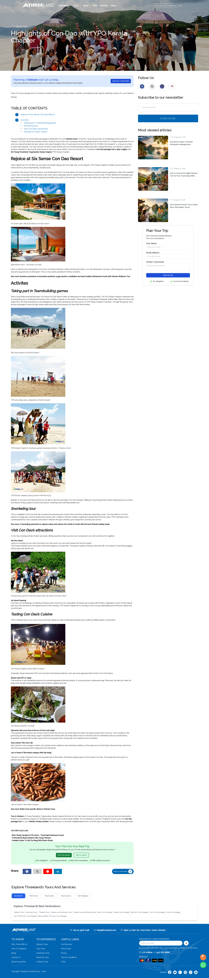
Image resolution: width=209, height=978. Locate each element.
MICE (95, 6)
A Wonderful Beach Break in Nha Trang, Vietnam (31, 838)
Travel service (66, 896)
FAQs (63, 962)
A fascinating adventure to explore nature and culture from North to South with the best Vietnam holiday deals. (65, 524)
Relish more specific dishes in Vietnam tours (38, 809)
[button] (65, 5)
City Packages (83, 896)
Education (104, 6)
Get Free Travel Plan (120, 81)
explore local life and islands (38, 503)
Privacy (64, 953)
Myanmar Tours (42, 957)
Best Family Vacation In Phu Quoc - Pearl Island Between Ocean (38, 835)
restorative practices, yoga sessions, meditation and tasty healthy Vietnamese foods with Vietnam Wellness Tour (84, 276)
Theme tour (33, 896)
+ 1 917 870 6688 (162, 952)
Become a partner (18, 962)
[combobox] (181, 5)
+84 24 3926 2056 (81, 930)
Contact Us (15, 957)
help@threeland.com (106, 930)
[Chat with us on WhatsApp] (203, 965)
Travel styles (49, 896)
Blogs (13, 953)
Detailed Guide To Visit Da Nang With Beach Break (32, 840)
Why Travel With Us (19, 944)
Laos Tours (40, 949)
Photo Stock (66, 949)
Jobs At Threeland (18, 949)
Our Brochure (66, 944)
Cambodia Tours (43, 953)
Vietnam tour (71, 139)
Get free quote (64, 855)
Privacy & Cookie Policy (189, 948)
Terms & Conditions (69, 957)
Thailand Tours (42, 962)
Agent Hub (172, 6)
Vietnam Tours (42, 944)
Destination (18, 896)
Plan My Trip (168, 275)
